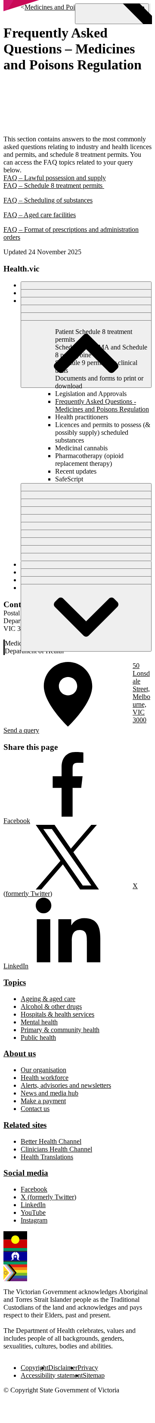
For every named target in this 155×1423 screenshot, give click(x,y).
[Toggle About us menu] (86, 618)
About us (19, 1053)
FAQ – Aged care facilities (39, 214)
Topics (14, 982)
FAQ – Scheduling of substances (48, 200)
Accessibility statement (52, 1375)
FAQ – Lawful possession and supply (54, 177)
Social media (25, 1172)
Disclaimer (63, 1367)
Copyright (34, 1367)
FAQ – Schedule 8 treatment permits (53, 185)
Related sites (24, 1125)
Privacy (88, 1367)
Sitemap (94, 1375)
